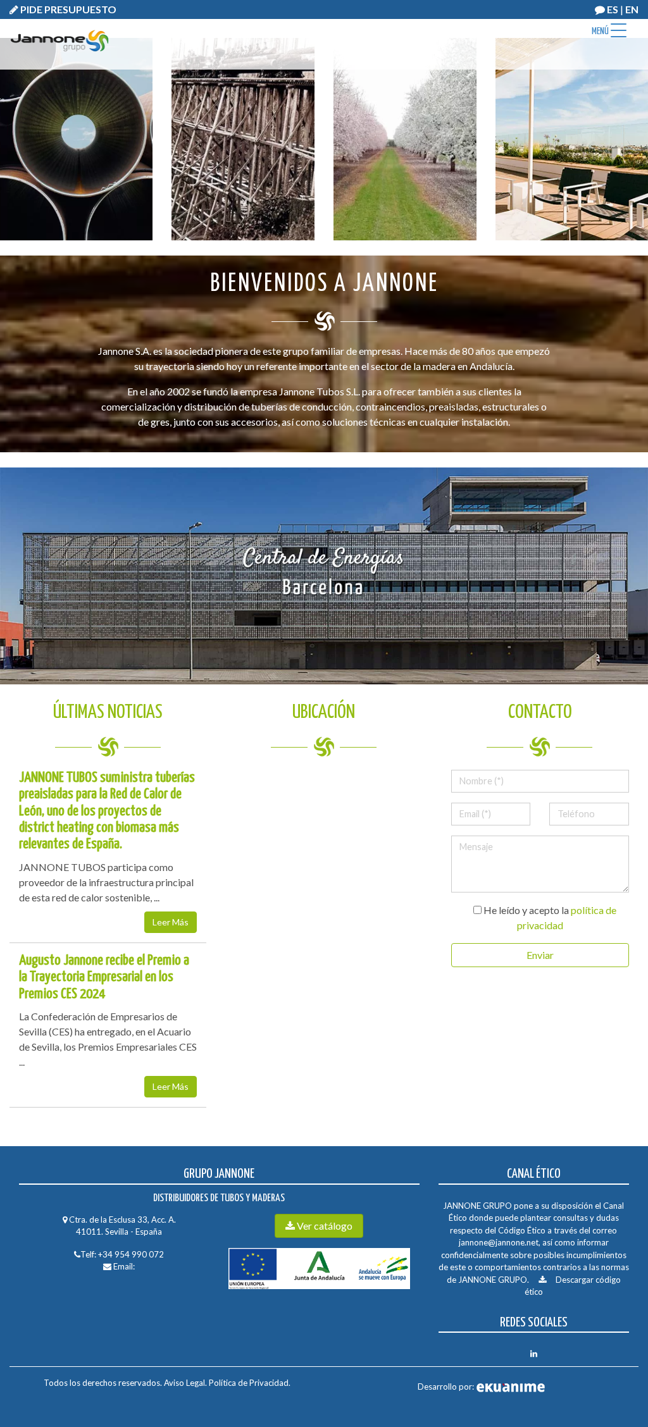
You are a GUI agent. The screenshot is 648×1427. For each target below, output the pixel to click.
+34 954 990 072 (131, 1254)
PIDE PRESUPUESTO (67, 9)
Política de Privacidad (248, 1383)
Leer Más (171, 922)
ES (612, 9)
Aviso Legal (184, 1383)
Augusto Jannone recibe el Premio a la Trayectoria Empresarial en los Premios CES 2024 (104, 977)
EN (632, 9)
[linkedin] (534, 1354)
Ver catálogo (323, 1226)
